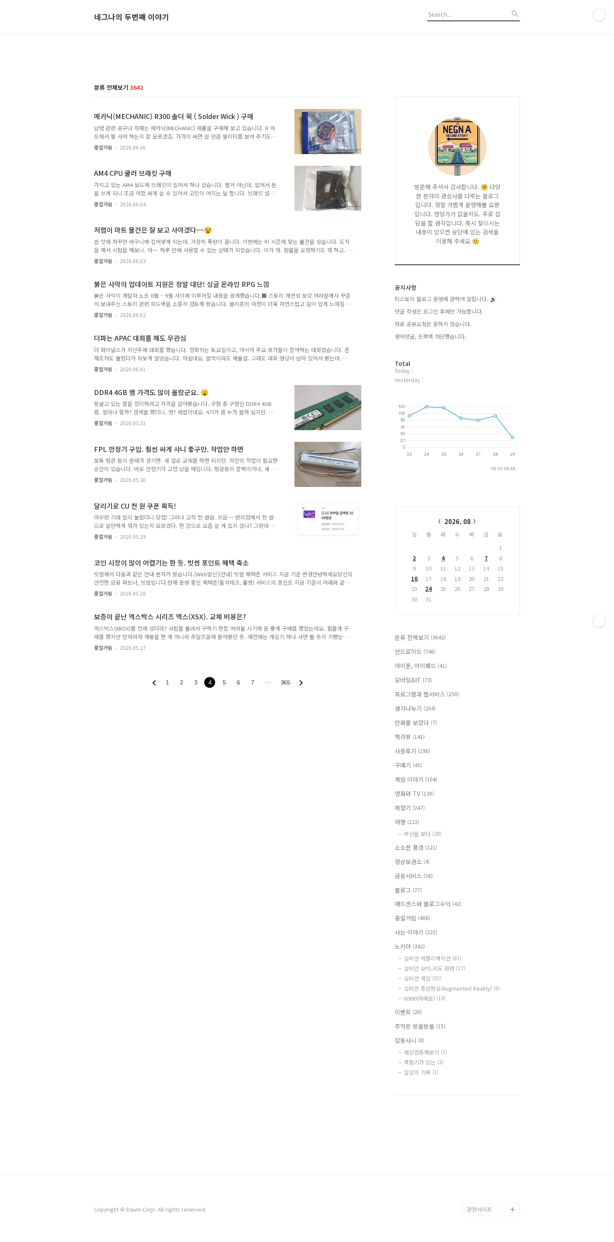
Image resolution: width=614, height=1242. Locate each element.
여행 (407, 822)
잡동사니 (409, 1040)
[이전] (154, 683)
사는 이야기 (416, 932)
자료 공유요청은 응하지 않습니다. (433, 324)
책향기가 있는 (424, 1062)
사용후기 (412, 751)
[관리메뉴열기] (599, 14)
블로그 (408, 890)
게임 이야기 (416, 779)
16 (414, 579)
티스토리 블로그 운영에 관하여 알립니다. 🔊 (446, 299)
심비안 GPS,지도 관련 (434, 968)
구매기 (408, 765)
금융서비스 (414, 876)
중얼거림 (103, 147)
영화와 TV (414, 793)
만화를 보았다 (416, 722)
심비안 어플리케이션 (433, 958)
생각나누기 (415, 708)
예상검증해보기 (425, 1052)
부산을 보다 (422, 834)
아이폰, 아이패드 (421, 666)
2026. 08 (457, 521)
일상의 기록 (421, 1072)
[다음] (301, 683)
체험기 (410, 807)
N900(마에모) (425, 998)
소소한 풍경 (416, 847)
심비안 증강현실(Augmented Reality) (452, 988)
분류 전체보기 (420, 637)
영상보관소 (412, 861)
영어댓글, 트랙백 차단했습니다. (431, 336)
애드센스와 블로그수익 (428, 904)
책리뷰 (410, 737)
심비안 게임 (422, 978)
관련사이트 (479, 1209)
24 (428, 589)
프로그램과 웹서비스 (427, 694)
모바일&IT (413, 680)
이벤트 (408, 1012)
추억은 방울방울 (420, 1026)
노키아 (410, 946)
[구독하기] (599, 621)
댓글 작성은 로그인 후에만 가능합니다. (439, 311)
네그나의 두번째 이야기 (131, 17)
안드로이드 (415, 651)
